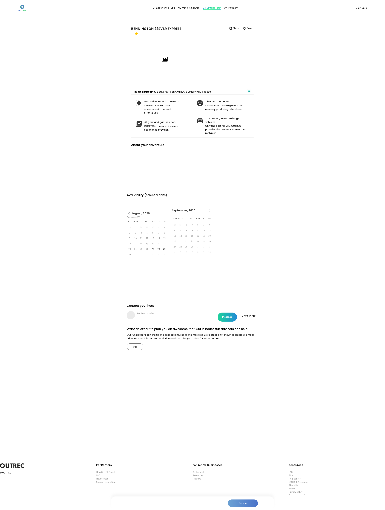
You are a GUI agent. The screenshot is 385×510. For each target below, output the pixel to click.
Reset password (297, 495)
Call (135, 346)
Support (196, 479)
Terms (292, 488)
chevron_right (209, 210)
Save (249, 28)
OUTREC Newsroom (299, 482)
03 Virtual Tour (212, 8)
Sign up (360, 8)
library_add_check (139, 123)
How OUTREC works (106, 472)
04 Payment (231, 8)
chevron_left (129, 213)
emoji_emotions (200, 103)
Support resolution (106, 482)
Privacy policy (295, 492)
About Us (293, 485)
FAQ (98, 475)
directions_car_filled (200, 120)
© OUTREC (5, 473)
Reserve (243, 503)
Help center (102, 479)
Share (236, 28)
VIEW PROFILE (249, 316)
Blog (291, 475)
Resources (197, 475)
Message (227, 317)
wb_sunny (139, 103)
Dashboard (198, 472)
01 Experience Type (164, 8)
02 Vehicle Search (189, 8)
